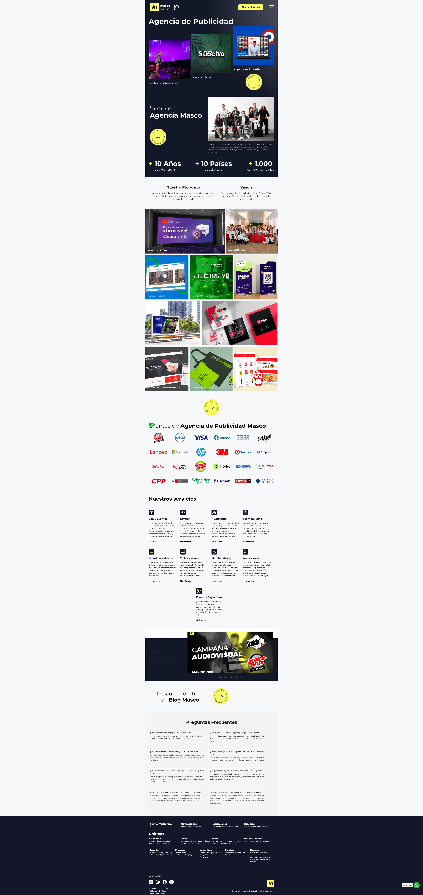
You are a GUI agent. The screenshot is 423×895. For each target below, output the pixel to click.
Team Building (252, 518)
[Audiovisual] (214, 512)
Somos (176, 111)
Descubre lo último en (180, 697)
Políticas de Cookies (157, 894)
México (229, 850)
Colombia (155, 838)
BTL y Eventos (158, 518)
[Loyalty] (183, 512)
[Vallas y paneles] (183, 552)
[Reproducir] (230, 652)
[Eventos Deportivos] (199, 591)
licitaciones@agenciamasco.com (225, 827)
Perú (215, 838)
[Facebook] (165, 882)
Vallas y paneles (190, 558)
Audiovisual (219, 518)
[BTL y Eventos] (151, 512)
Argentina (206, 850)
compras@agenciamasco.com (256, 827)
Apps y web (251, 558)
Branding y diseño (161, 558)
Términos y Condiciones (158, 888)
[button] (163, 83)
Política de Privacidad (157, 891)
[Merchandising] (214, 552)
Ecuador (155, 850)
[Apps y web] (245, 552)
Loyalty (185, 518)
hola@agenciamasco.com (191, 827)
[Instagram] (158, 882)
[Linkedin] (151, 882)
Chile (184, 838)
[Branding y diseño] (151, 552)
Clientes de (207, 425)
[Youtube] (172, 882)
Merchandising (221, 558)
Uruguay (180, 850)
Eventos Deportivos (209, 597)
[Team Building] (245, 512)
